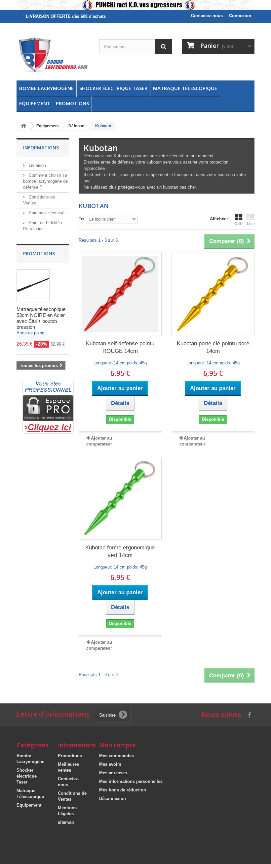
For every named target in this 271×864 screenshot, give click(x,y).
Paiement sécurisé (45, 212)
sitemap (66, 822)
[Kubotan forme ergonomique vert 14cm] (120, 498)
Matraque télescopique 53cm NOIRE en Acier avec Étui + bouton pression (41, 318)
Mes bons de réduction (122, 789)
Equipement (34, 103)
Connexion (240, 15)
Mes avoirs (110, 764)
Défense (76, 126)
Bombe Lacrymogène (46, 88)
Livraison (36, 165)
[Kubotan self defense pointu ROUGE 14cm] (120, 294)
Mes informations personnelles (131, 781)
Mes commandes (116, 755)
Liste (250, 224)
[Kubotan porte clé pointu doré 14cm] (213, 294)
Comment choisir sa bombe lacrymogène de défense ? (45, 181)
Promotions (72, 103)
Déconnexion (112, 798)
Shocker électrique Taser (113, 88)
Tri (81, 218)
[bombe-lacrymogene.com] (53, 54)
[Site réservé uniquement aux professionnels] (48, 406)
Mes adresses (113, 772)
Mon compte (117, 745)
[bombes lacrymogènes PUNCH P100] (135, 5)
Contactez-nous (207, 15)
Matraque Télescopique (185, 88)
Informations (41, 147)
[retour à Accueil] (23, 126)
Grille (238, 224)
